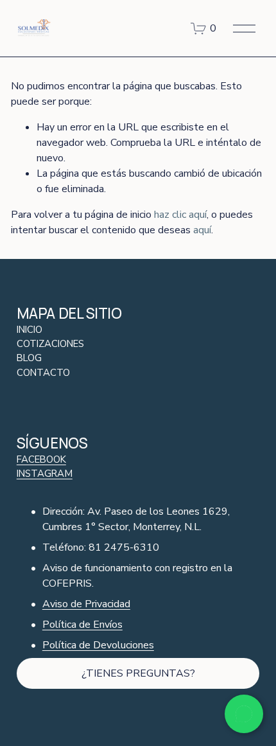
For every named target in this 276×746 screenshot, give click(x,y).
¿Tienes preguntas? (138, 673)
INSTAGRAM (45, 473)
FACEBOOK (41, 459)
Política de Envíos (82, 624)
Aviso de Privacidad (86, 604)
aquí (202, 230)
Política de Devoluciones (98, 645)
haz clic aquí (180, 215)
